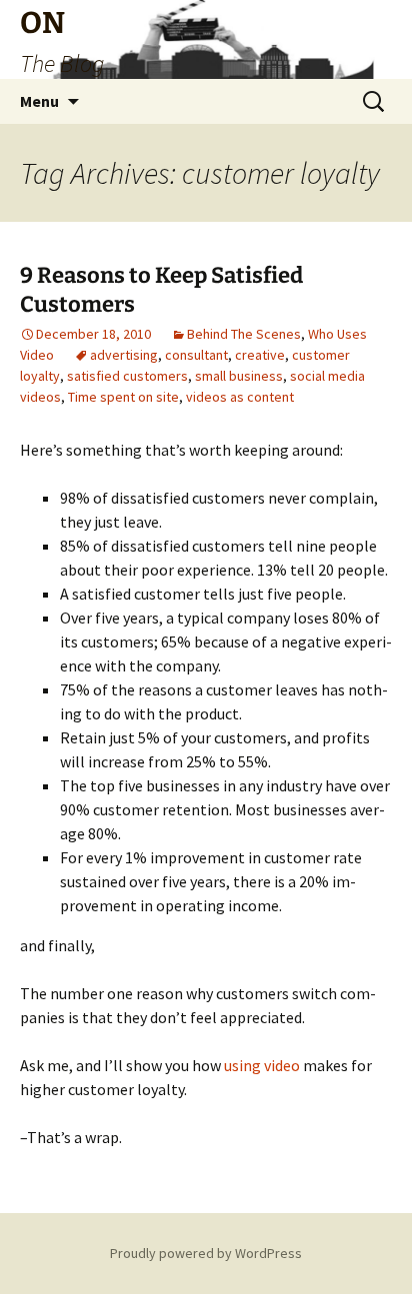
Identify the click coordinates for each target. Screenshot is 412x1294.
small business (239, 376)
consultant (196, 355)
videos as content (240, 397)
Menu (39, 101)
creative (260, 355)
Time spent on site (123, 397)
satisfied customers (127, 376)
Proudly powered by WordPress (206, 1253)
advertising (124, 355)
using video (262, 1065)
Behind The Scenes (244, 334)
